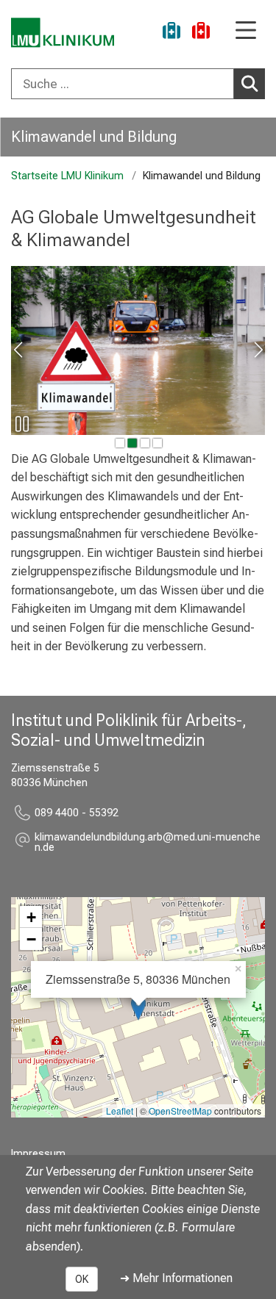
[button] (150, 843)
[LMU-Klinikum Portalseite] (62, 33)
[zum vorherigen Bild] (19, 349)
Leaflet (119, 1110)
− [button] (31, 939)
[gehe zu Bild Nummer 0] (119, 443)
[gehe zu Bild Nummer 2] (144, 443)
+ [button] (31, 916)
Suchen (249, 83)
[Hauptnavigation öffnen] (246, 31)
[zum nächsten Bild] (256, 349)
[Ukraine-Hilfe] (171, 32)
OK (81, 1279)
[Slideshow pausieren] (22, 424)
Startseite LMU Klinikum (67, 176)
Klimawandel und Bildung (94, 136)
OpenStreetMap (180, 1110)
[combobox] (138, 83)
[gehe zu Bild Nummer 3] (156, 443)
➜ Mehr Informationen (176, 1278)
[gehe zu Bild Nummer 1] (131, 443)
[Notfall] (201, 32)
